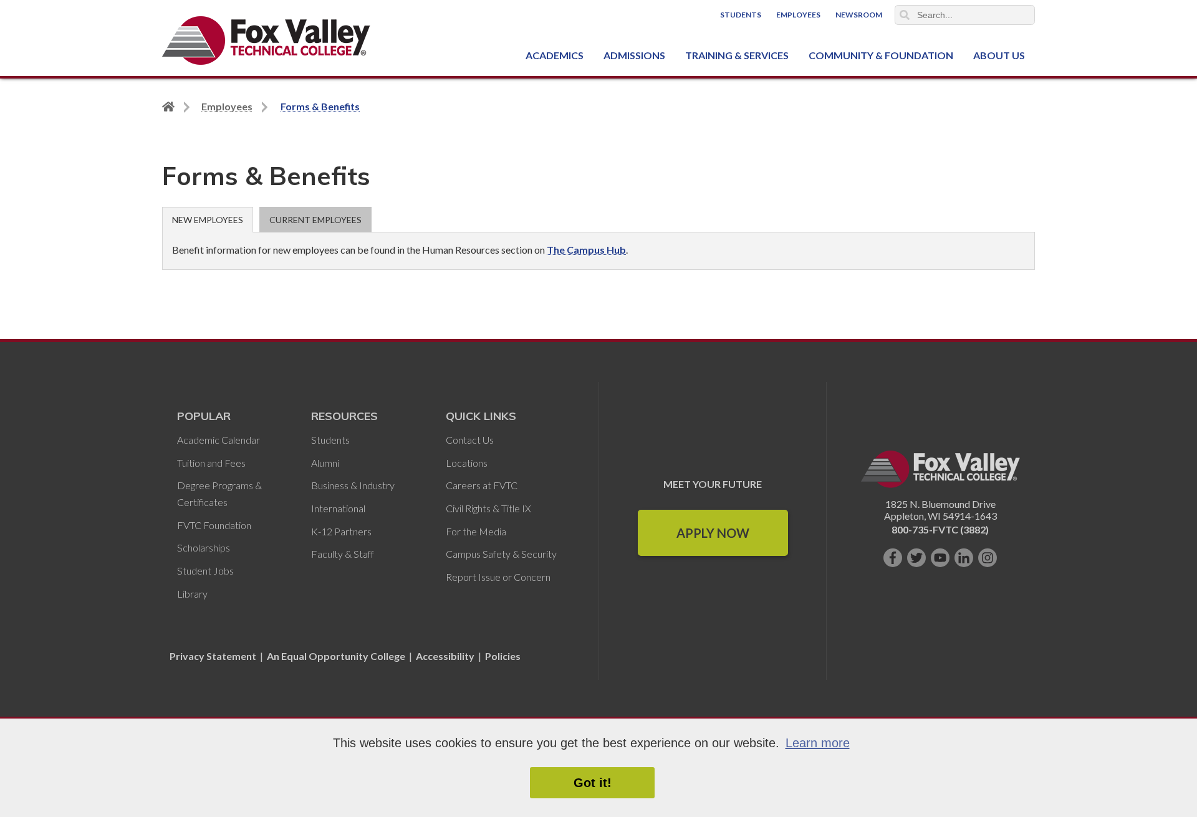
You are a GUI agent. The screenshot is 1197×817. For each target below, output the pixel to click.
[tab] (207, 219)
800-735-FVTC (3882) (940, 529)
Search (905, 15)
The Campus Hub (586, 250)
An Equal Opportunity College (336, 656)
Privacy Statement (214, 656)
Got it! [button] (593, 783)
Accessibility (445, 656)
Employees (798, 14)
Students (740, 14)
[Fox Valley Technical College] (266, 40)
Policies (503, 656)
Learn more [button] (818, 743)
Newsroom (858, 14)
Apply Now (712, 532)
